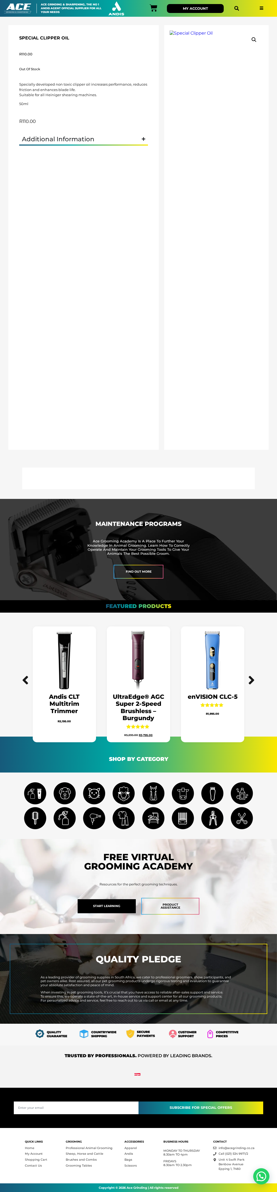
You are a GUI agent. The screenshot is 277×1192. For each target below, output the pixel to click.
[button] (236, 8)
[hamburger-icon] (261, 8)
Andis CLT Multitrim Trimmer (64, 704)
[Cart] (153, 8)
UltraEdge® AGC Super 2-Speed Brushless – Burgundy (138, 707)
